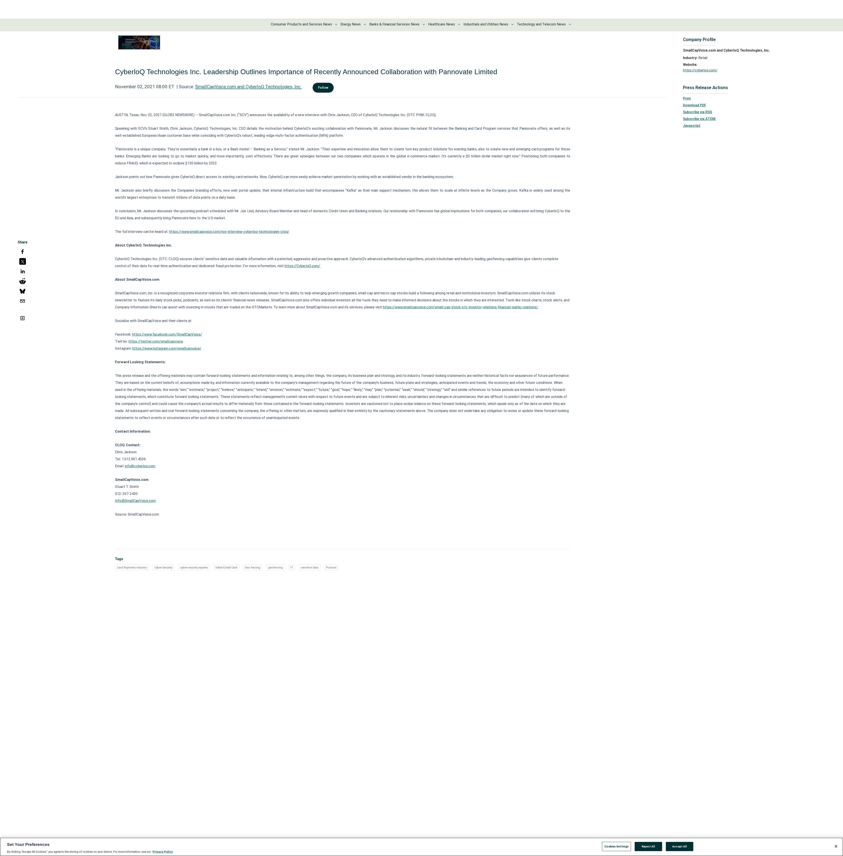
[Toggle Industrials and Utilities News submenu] (512, 24)
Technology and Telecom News (541, 24)
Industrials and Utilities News (485, 24)
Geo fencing (252, 567)
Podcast (331, 567)
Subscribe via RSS (697, 112)
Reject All (648, 846)
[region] (421, 847)
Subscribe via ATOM (699, 119)
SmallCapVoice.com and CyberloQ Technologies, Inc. (248, 86)
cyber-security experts (194, 567)
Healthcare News (441, 24)
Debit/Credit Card (226, 567)
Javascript (691, 126)
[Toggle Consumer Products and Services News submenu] (336, 24)
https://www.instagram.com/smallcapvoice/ (166, 348)
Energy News (350, 24)
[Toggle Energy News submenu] (365, 24)
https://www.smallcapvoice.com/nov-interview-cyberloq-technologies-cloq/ (229, 232)
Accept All (679, 846)
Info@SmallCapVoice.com (135, 501)
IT (291, 567)
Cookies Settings (616, 846)
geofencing (275, 567)
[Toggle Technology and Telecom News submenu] (570, 24)
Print (687, 98)
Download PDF (694, 105)
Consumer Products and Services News (301, 24)
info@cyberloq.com (140, 466)
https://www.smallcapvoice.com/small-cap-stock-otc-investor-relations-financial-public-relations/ (460, 307)
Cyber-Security (163, 567)
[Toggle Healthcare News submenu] (459, 24)
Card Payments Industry (132, 567)
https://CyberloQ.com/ (302, 266)
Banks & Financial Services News (394, 24)
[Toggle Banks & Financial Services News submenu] (424, 24)
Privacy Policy (163, 851)
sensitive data (309, 567)
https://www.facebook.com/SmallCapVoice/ (167, 334)
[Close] (836, 846)
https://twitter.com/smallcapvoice (156, 341)
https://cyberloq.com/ (700, 70)
